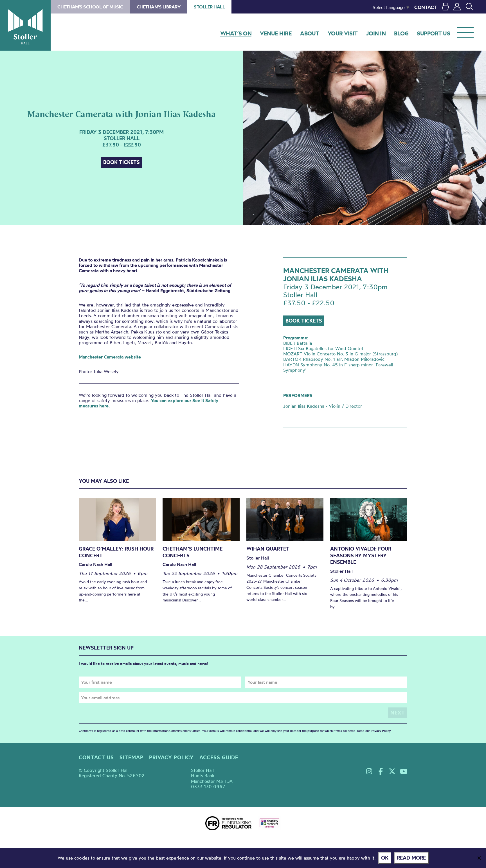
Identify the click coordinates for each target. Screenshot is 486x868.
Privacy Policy (381, 731)
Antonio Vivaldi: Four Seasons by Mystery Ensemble (360, 555)
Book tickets (121, 162)
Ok (384, 858)
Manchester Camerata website (110, 357)
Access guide (218, 757)
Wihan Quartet (267, 548)
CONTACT (425, 7)
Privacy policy (171, 757)
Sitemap (131, 757)
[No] (479, 858)
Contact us (96, 757)
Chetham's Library (159, 6)
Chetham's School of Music (90, 6)
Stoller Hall (25, 25)
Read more (411, 858)
